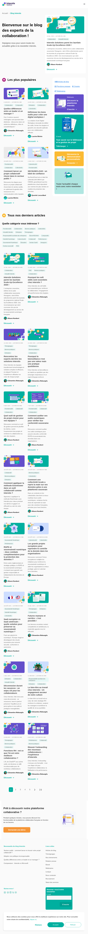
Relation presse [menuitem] (51, 861)
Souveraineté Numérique (10, 242)
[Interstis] (8, 4)
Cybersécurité (33, 164)
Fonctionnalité (9, 164)
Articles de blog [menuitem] (51, 850)
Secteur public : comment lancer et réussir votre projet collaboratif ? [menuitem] (22, 851)
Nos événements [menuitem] (51, 857)
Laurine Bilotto (37, 136)
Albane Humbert (56, 64)
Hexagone (44, 242)
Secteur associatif (8, 246)
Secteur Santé (33, 242)
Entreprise (32, 105)
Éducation (23, 242)
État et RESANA (34, 235)
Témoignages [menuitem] (50, 854)
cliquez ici (33, 919)
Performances (42, 239)
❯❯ (40, 790)
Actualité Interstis (63, 39)
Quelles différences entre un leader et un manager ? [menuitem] (21, 860)
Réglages (38, 925)
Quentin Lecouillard (39, 195)
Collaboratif (32, 239)
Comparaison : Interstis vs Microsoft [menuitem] (16, 863)
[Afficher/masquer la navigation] (84, 4)
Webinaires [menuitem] (49, 868)
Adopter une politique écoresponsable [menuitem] (17, 856)
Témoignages (29, 232)
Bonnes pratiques (30, 229)
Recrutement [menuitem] (50, 879)
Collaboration (52, 39)
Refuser (73, 925)
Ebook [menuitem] (48, 864)
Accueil (5, 13)
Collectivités (32, 108)
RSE (17, 246)
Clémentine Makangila (16, 130)
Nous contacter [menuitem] (51, 875)
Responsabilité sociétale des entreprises (14, 235)
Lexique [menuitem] (48, 872)
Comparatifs (19, 105)
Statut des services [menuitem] (52, 882)
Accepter (56, 925)
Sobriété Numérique (9, 239)
